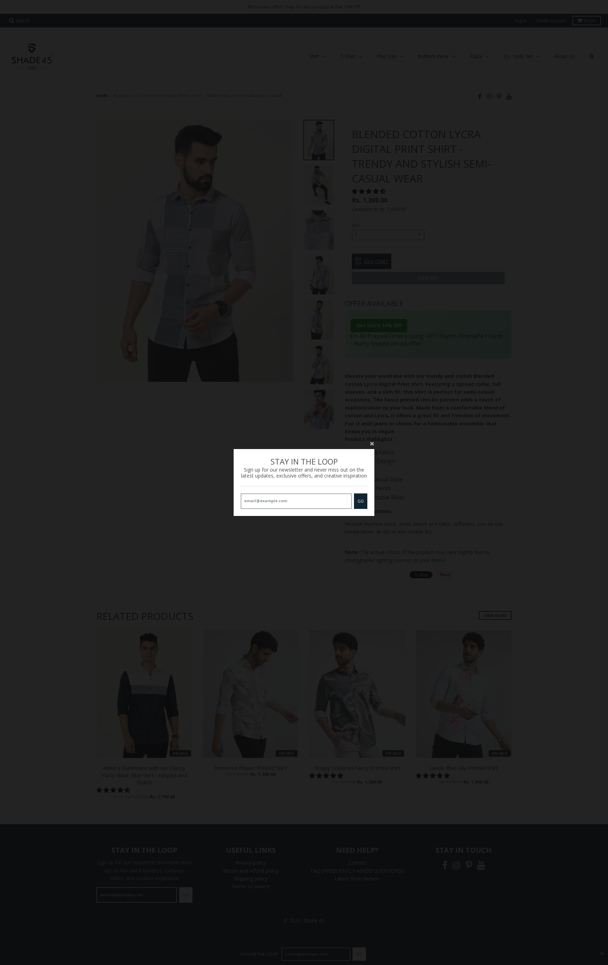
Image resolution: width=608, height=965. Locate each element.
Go (360, 501)
